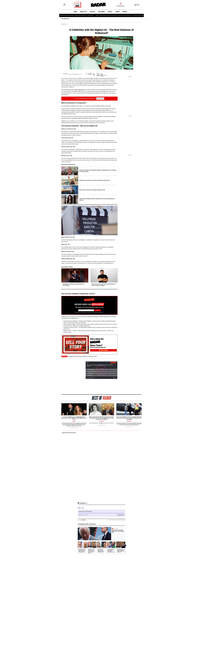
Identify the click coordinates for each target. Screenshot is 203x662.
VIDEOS (117, 11)
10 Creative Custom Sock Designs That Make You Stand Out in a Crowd (82, 356)
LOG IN (137, 4)
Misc (65, 24)
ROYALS (110, 11)
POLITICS (92, 11)
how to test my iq (79, 89)
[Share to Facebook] (90, 73)
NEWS (75, 11)
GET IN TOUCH (103, 350)
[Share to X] (94, 73)
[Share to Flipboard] (98, 73)
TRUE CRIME (101, 11)
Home (62, 24)
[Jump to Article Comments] (86, 73)
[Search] (64, 5)
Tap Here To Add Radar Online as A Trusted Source (85, 98)
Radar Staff (65, 73)
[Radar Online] (98, 5)
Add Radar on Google (102, 75)
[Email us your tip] (77, 7)
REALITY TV (83, 11)
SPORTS (125, 11)
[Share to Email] (102, 73)
